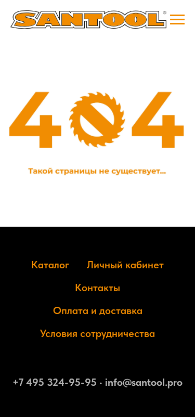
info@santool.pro (144, 382)
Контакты (97, 287)
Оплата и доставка (97, 310)
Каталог (50, 264)
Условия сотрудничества (97, 333)
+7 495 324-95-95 (54, 382)
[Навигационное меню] (177, 20)
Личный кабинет (125, 264)
